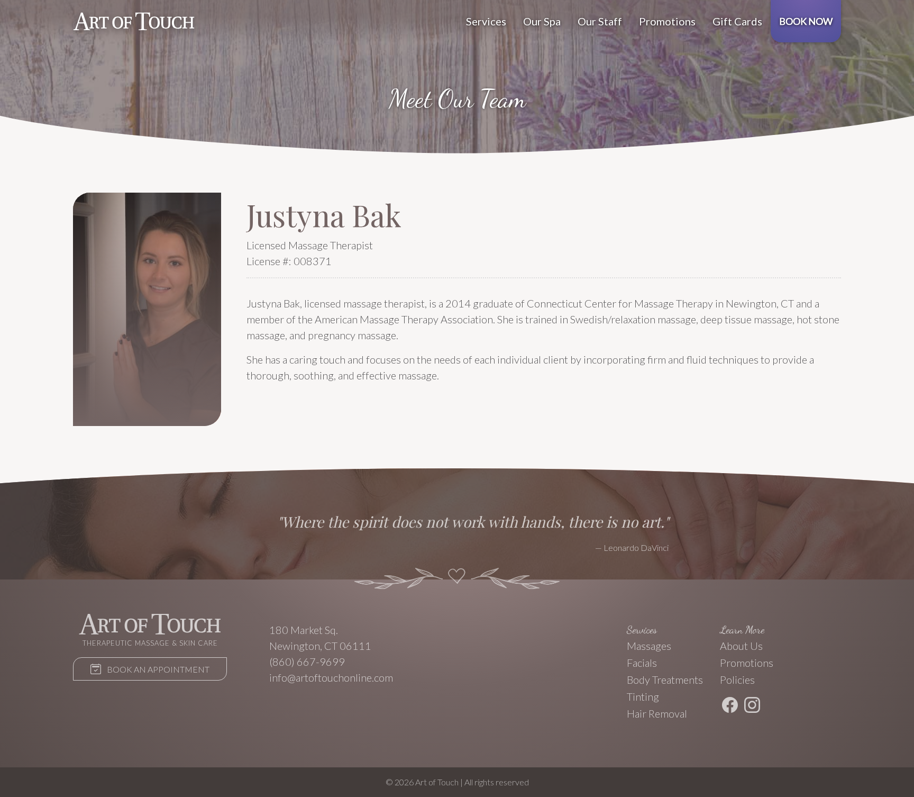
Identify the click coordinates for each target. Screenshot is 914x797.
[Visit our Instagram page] (752, 707)
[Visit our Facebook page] (730, 707)
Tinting (643, 696)
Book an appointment (157, 669)
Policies (737, 679)
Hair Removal (657, 713)
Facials (642, 662)
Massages (649, 645)
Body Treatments (665, 679)
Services (486, 21)
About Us (741, 645)
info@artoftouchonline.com (331, 677)
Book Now (806, 21)
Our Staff (600, 21)
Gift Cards (737, 21)
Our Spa (542, 21)
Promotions (667, 21)
